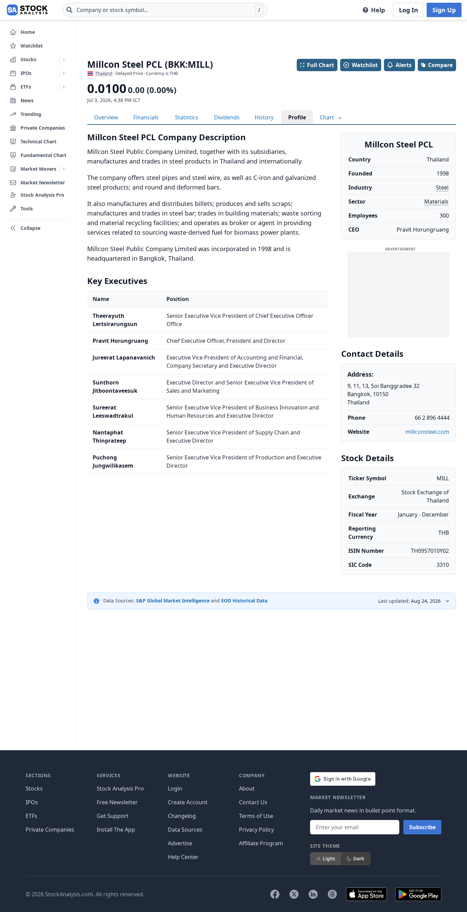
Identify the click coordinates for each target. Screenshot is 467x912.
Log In (408, 10)
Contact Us (253, 802)
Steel (442, 187)
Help (378, 10)
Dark (358, 858)
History (264, 117)
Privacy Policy (256, 829)
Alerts (404, 65)
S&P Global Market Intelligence (173, 600)
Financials (146, 117)
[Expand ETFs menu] (64, 86)
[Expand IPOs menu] (64, 73)
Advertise (180, 843)
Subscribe (422, 827)
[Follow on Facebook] (274, 894)
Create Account (188, 802)
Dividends (227, 117)
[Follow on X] (294, 894)
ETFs (31, 816)
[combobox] (165, 10)
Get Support (113, 816)
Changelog (182, 816)
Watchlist (365, 65)
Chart (327, 117)
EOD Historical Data (244, 600)
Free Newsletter (117, 802)
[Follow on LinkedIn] (313, 894)
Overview (106, 117)
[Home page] (27, 10)
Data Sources (185, 829)
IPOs (32, 802)
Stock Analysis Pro (120, 788)
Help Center (183, 857)
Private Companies (50, 829)
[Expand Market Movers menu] (64, 169)
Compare (440, 65)
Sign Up (444, 10)
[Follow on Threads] (332, 894)
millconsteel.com (427, 431)
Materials (436, 201)
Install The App (116, 829)
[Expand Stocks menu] (64, 59)
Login (175, 788)
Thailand (103, 73)
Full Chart (320, 65)
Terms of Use (256, 816)
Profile (297, 117)
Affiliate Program (261, 843)
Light (329, 858)
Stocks (34, 788)
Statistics (186, 117)
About (247, 788)
